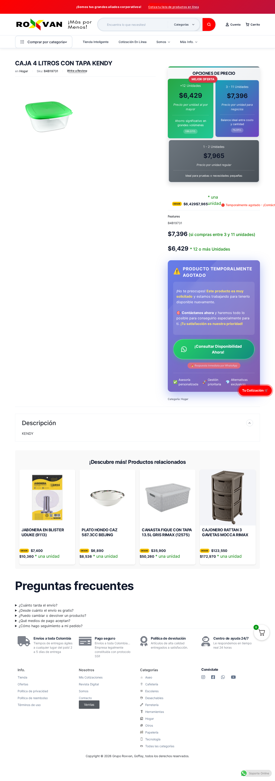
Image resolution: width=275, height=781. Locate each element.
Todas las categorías (159, 746)
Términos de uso (29, 705)
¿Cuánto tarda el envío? (38, 605)
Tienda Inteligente (96, 42)
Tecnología (152, 739)
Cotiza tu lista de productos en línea (173, 7)
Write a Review (77, 70)
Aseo (148, 677)
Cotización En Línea (133, 42)
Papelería (151, 732)
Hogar (23, 71)
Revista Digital (89, 684)
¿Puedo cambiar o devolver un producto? (52, 615)
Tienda (22, 677)
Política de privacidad (33, 691)
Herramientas (154, 712)
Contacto (85, 698)
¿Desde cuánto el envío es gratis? (46, 610)
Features (174, 216)
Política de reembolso (33, 698)
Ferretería (152, 705)
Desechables (154, 698)
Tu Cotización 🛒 (255, 390)
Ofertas (23, 684)
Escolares (152, 691)
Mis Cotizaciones (90, 677)
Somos (83, 691)
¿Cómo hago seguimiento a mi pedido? (50, 626)
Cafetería (151, 684)
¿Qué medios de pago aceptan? (44, 621)
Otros (149, 725)
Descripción (39, 423)
